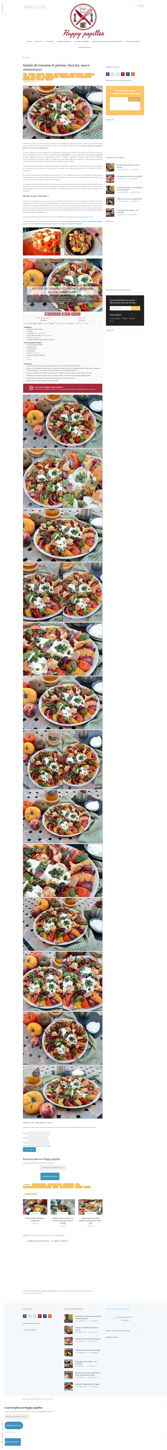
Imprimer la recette (54, 314)
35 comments (134, 169)
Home (29, 41)
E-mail (25, 1143)
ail (25, 74)
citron (49, 74)
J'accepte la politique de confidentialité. (37, 1146)
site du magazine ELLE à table (83, 217)
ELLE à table (84, 323)
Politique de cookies (2, 1440)
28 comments (94, 1386)
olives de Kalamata (35, 337)
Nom (24, 1138)
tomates (49, 79)
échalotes (89, 74)
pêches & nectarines (50, 76)
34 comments (135, 201)
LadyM (35, 81)
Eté (78, 1184)
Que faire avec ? (85, 47)
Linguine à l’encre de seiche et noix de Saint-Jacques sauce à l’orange (62, 1220)
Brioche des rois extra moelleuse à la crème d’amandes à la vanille (87, 1374)
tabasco (40, 79)
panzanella (36, 76)
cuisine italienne (77, 74)
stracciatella (29, 79)
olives (26, 76)
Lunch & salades (66, 1187)
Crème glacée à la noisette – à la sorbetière (127, 211)
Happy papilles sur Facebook (118, 1309)
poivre (29, 359)
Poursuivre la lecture (9, 1432)
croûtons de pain (61, 74)
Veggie (87, 1187)
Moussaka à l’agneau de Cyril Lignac (87, 1384)
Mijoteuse (50, 41)
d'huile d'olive (35, 353)
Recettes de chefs (133, 41)
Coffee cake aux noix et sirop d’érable (129, 199)
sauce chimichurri (83, 76)
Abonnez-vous (50, 1176)
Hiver (111, 321)
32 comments (132, 215)
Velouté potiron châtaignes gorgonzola (35, 1219)
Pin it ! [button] (67, 314)
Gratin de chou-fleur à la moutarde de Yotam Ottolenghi (130, 189)
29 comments (92, 1377)
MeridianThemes (47, 1399)
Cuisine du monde (82, 41)
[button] (59, 305)
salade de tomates (67, 76)
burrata (40, 74)
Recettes (38, 41)
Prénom (25, 1133)
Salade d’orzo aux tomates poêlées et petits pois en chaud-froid (90, 1220)
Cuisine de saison (64, 41)
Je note (76, 314)
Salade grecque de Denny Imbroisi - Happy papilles (47, 1235)
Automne (35, 1213)
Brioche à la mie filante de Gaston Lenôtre (128, 166)
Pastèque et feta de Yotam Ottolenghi (129, 176)
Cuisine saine (68, 1184)
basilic (31, 74)
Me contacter (2, 1425)
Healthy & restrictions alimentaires (107, 41)
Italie (56, 1187)
